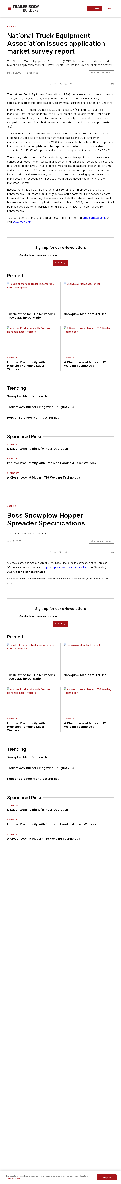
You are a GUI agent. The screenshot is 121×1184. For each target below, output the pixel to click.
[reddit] (65, 83)
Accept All (106, 1177)
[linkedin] (55, 83)
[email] (71, 83)
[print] (112, 83)
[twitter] (60, 83)
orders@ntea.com (94, 217)
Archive (11, 26)
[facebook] (49, 83)
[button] (9, 8)
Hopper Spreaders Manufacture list (64, 567)
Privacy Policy (13, 1179)
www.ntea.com (22, 222)
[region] (60, 1177)
